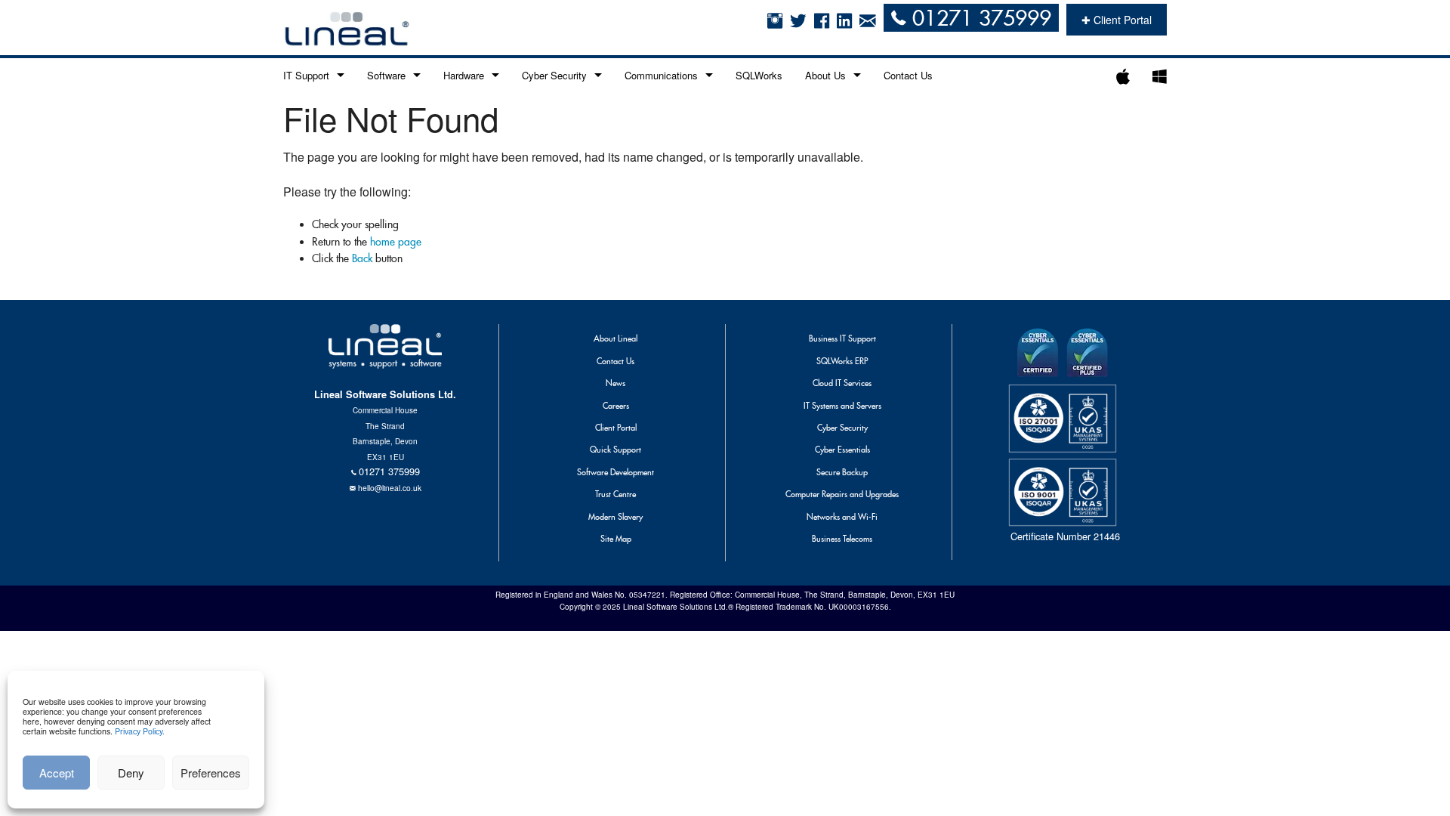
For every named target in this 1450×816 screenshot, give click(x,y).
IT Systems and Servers (842, 405)
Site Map (615, 538)
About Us (825, 75)
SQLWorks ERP (842, 361)
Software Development (615, 472)
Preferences (210, 772)
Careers (616, 405)
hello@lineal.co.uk (389, 487)
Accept (56, 772)
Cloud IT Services (842, 383)
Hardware (463, 75)
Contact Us (908, 75)
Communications (661, 75)
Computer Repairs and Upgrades (842, 494)
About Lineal (615, 338)
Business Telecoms (842, 538)
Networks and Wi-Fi (842, 517)
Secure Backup (842, 472)
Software (386, 75)
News (615, 383)
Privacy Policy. (140, 731)
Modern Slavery (615, 517)
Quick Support (615, 449)
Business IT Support (842, 338)
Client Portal (616, 427)
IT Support (306, 75)
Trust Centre (615, 494)
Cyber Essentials (842, 449)
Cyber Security (554, 75)
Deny (131, 772)
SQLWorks (759, 75)
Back (362, 258)
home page (395, 242)
